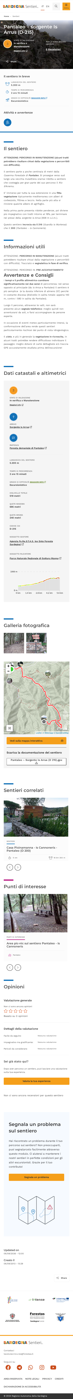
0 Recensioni (53, 49)
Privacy (47, 1378)
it (43, 6)
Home (6, 16)
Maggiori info (19, 51)
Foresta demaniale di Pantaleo (27, 448)
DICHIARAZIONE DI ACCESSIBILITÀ (22, 1386)
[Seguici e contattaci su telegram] (19, 1367)
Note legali (32, 1378)
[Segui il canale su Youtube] (53, 1367)
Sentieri (16, 16)
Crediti (59, 1378)
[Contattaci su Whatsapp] (30, 1367)
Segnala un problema (36, 1177)
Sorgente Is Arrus (19, 427)
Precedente (10, 870)
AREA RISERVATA (13, 1378)
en (47, 6)
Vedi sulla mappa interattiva (26, 740)
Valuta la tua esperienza (36, 1081)
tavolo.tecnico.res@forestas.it (18, 1354)
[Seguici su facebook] (8, 1367)
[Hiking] (7, 122)
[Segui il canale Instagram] (42, 1367)
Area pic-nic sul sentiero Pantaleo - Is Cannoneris (33, 945)
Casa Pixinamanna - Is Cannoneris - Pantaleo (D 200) (32, 849)
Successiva (18, 870)
